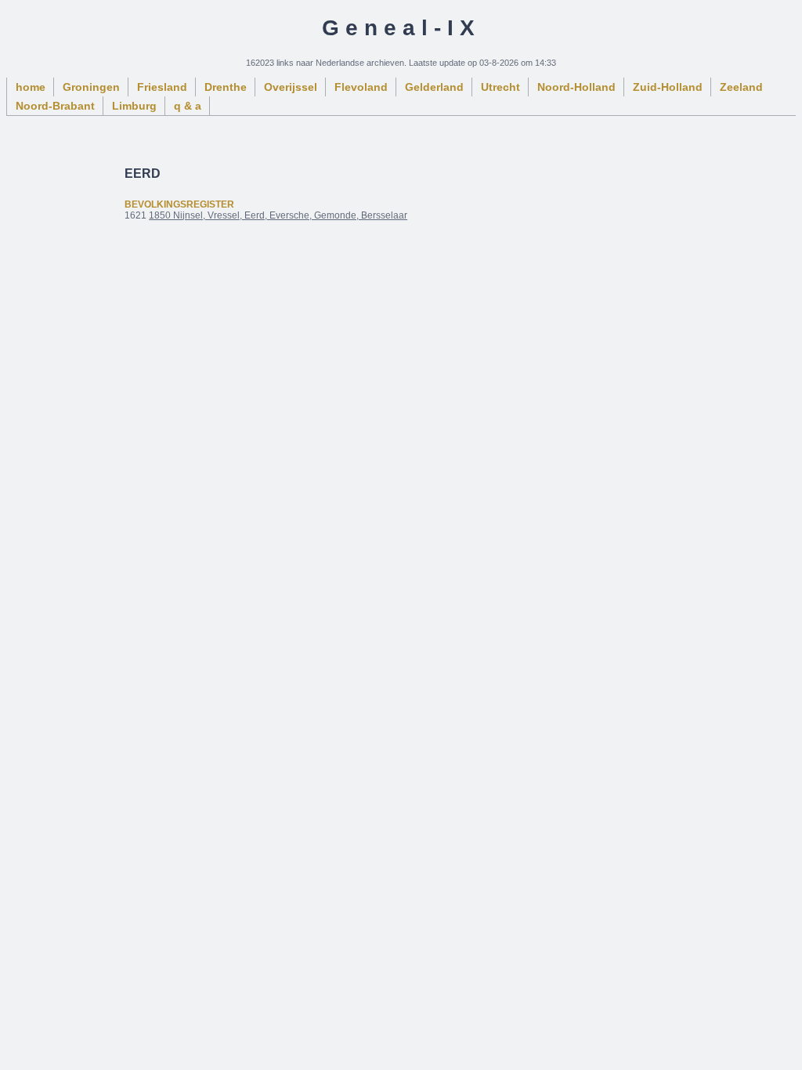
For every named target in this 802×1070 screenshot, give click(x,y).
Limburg (134, 105)
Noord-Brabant (55, 105)
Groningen (91, 87)
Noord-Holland (576, 87)
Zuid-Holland (668, 87)
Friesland (162, 87)
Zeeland (741, 87)
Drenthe (225, 87)
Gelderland (434, 87)
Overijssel (290, 87)
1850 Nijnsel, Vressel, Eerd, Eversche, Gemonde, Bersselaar (278, 215)
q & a (187, 105)
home (30, 87)
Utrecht (500, 87)
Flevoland (361, 87)
